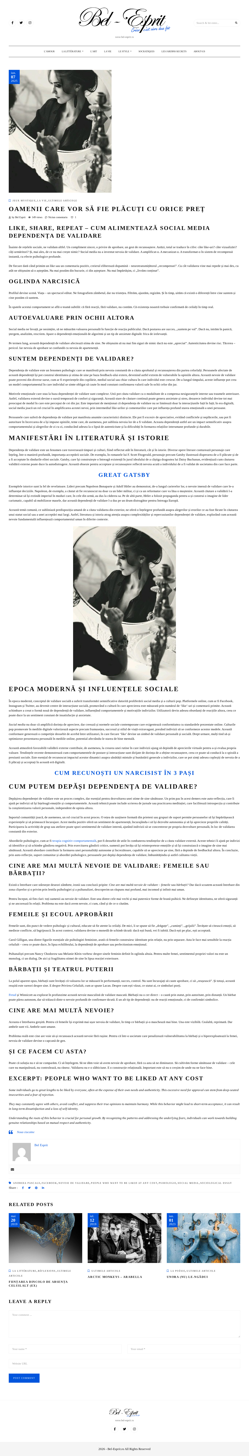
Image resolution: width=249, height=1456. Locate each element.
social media (188, 1183)
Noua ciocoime (25, 1132)
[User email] (12, 1169)
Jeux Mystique (24, 200)
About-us (199, 51)
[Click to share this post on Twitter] (29, 1188)
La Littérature (72, 51)
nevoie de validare (74, 1183)
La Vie (107, 51)
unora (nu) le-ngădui (187, 1276)
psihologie (167, 1183)
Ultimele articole (62, 200)
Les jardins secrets (174, 51)
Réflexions (47, 1271)
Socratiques (146, 51)
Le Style (124, 51)
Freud (12, 995)
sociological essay (216, 1183)
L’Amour (49, 51)
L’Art (93, 51)
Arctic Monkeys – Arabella (115, 1276)
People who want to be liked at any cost (124, 1183)
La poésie (178, 1271)
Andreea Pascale (26, 1183)
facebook (49, 1183)
